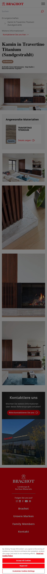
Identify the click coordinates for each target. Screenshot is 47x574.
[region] (23, 559)
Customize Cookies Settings (23, 571)
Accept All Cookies (23, 560)
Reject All (23, 566)
